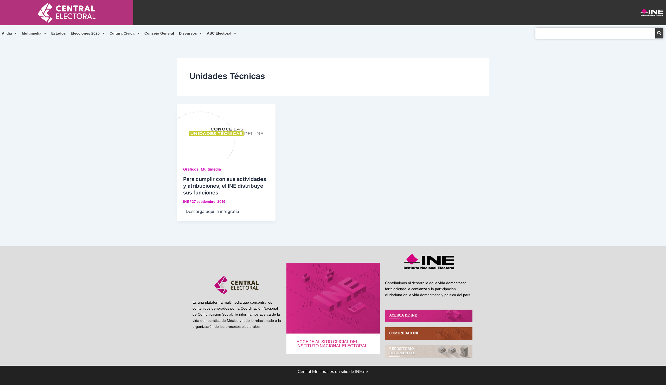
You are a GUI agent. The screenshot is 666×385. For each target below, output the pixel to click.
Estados (58, 33)
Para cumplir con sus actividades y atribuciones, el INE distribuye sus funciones (224, 186)
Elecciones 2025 (85, 33)
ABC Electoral (219, 33)
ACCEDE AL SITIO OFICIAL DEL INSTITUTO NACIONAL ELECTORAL (332, 344)
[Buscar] (659, 33)
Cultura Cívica (122, 33)
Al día (7, 33)
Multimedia (31, 33)
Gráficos (190, 169)
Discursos (188, 33)
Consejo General (159, 33)
